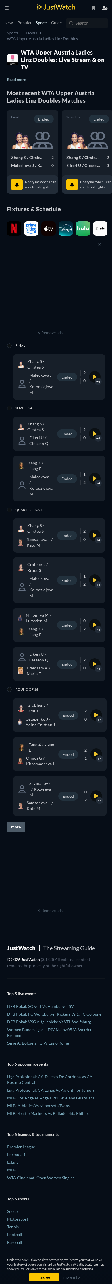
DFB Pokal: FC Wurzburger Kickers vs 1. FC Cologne (54, 1014)
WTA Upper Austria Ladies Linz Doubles (42, 38)
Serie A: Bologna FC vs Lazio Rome (38, 1043)
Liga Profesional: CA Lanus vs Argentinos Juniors (51, 1090)
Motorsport (17, 1219)
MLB (11, 1169)
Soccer (13, 1211)
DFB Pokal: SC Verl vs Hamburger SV (40, 1006)
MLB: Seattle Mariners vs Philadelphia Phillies (48, 1113)
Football (14, 1234)
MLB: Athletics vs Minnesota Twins (38, 1105)
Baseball (14, 1242)
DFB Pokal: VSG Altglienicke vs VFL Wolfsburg (49, 1021)
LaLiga (12, 1162)
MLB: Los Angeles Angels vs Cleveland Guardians (50, 1097)
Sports (12, 32)
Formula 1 (16, 1154)
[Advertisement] (50, 293)
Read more (16, 79)
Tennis (31, 32)
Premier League (21, 1146)
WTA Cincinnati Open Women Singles (40, 1177)
